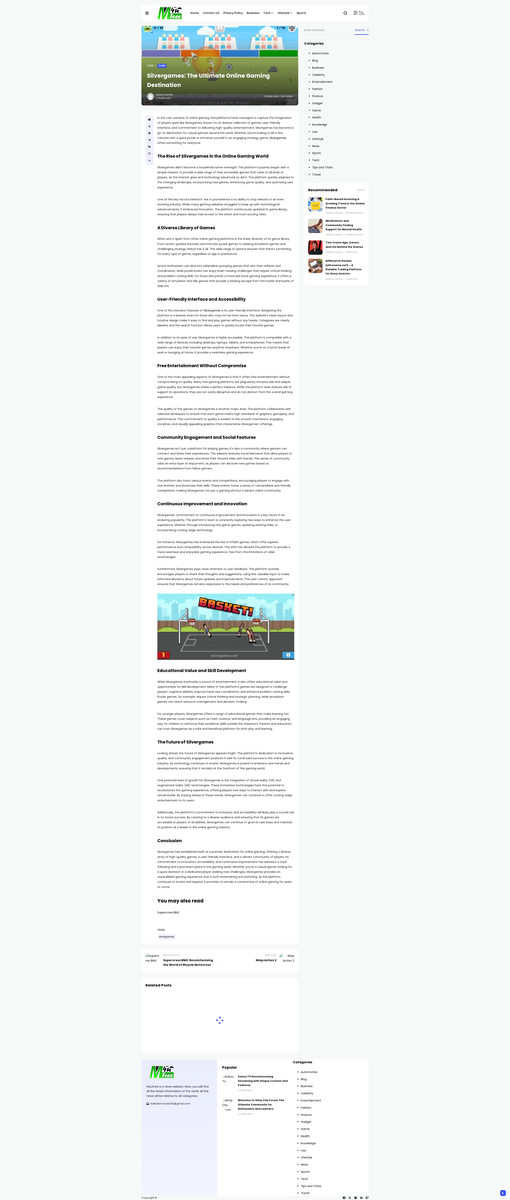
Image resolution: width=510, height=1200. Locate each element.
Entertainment (322, 82)
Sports (316, 153)
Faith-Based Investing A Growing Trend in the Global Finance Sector (345, 203)
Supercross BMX (168, 912)
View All (361, 189)
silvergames (166, 936)
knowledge (319, 125)
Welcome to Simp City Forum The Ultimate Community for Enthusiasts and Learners (261, 1104)
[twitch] (367, 1197)
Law (314, 132)
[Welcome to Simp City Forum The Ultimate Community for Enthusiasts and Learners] (228, 1104)
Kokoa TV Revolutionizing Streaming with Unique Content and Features (263, 1081)
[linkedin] (361, 1197)
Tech (315, 160)
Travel (316, 175)
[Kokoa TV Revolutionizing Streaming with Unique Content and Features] (228, 1080)
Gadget (317, 103)
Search (360, 30)
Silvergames (277, 138)
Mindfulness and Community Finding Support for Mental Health (344, 225)
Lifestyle (318, 139)
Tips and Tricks (322, 167)
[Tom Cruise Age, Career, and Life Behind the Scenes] (315, 247)
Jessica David (164, 94)
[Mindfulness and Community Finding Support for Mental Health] (315, 226)
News (315, 146)
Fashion (317, 89)
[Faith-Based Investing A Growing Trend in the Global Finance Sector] (315, 204)
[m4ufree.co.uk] (169, 13)
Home (150, 65)
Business (318, 68)
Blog (315, 60)
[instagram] (355, 1197)
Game (162, 65)
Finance (317, 96)
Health (316, 117)
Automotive (320, 53)
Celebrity (318, 75)
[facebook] (344, 1197)
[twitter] (349, 1197)
